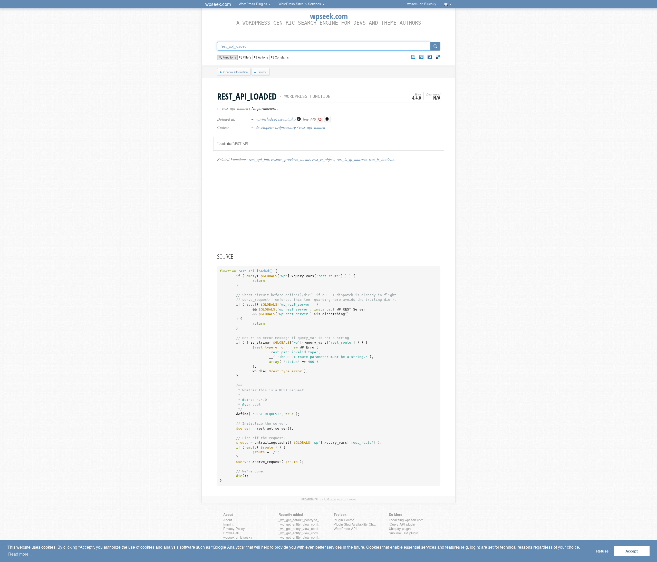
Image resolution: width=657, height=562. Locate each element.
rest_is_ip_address (351, 159)
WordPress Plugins (253, 3)
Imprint (228, 524)
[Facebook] (430, 57)
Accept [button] (631, 551)
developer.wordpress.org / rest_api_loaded (290, 127)
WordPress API (345, 529)
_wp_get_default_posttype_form (300, 520)
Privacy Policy (234, 529)
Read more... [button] (20, 554)
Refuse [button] (602, 551)
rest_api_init (259, 159)
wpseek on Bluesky (421, 3)
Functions (229, 57)
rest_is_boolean (381, 159)
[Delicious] (438, 57)
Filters (246, 57)
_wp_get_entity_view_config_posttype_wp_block (300, 529)
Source (262, 72)
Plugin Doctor (344, 520)
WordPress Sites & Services (300, 3)
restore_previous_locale (290, 159)
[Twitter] (421, 57)
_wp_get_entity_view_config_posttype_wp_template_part (300, 537)
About (227, 520)
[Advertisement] (328, 207)
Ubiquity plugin (400, 529)
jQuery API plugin (402, 524)
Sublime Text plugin (403, 533)
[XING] (413, 57)
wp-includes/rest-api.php (276, 119)
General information (235, 72)
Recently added (290, 514)
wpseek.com (218, 4)
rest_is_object (323, 159)
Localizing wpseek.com (406, 520)
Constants (281, 57)
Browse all (231, 533)
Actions (262, 57)
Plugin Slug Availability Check (356, 524)
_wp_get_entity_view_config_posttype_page (300, 524)
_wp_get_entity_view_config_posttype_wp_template (300, 533)
